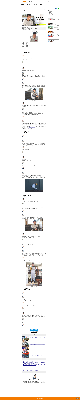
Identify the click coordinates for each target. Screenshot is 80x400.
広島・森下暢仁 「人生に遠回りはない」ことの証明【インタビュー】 (37, 337)
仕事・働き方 (22, 4)
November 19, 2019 (41, 128)
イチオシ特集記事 (51, 14)
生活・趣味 (28, 4)
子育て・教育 (35, 4)
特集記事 (41, 4)
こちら (32, 29)
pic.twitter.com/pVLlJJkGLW (32, 127)
